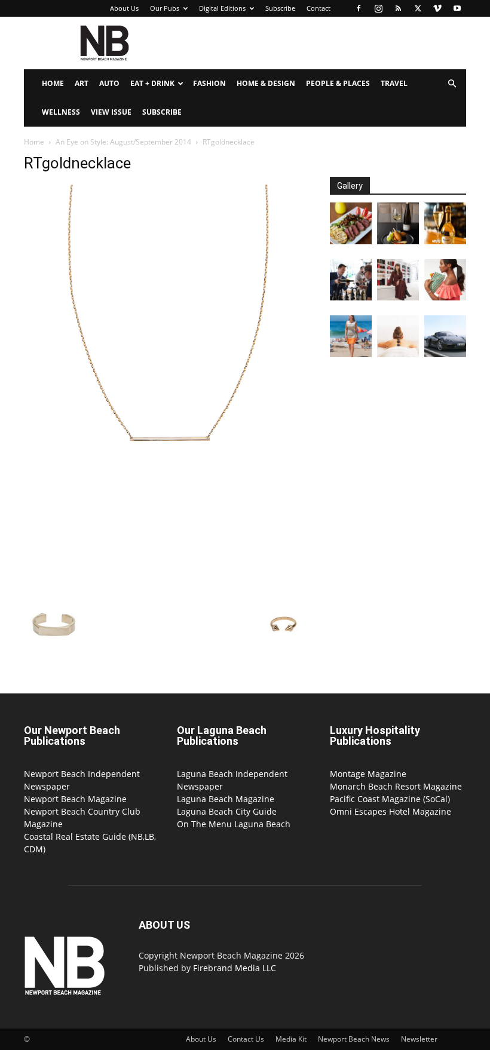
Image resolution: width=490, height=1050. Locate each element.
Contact (318, 8)
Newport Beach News (354, 1039)
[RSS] (398, 8)
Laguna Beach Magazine (225, 799)
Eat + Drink (152, 83)
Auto (109, 83)
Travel (394, 83)
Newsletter (419, 1039)
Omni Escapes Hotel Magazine (390, 811)
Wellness (61, 112)
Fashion (209, 83)
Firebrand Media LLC (234, 968)
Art (81, 83)
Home (53, 83)
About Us (124, 8)
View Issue (111, 112)
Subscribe (280, 8)
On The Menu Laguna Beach (233, 824)
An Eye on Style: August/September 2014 (123, 142)
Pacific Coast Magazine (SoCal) (390, 799)
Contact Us (246, 1039)
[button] (451, 84)
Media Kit (291, 1039)
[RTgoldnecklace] (168, 582)
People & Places (338, 83)
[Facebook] (359, 8)
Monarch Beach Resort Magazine (396, 786)
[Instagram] (378, 8)
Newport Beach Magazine (75, 799)
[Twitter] (418, 8)
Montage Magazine (368, 773)
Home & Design (266, 83)
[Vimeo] (437, 8)
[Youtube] (457, 8)
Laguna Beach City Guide (227, 811)
